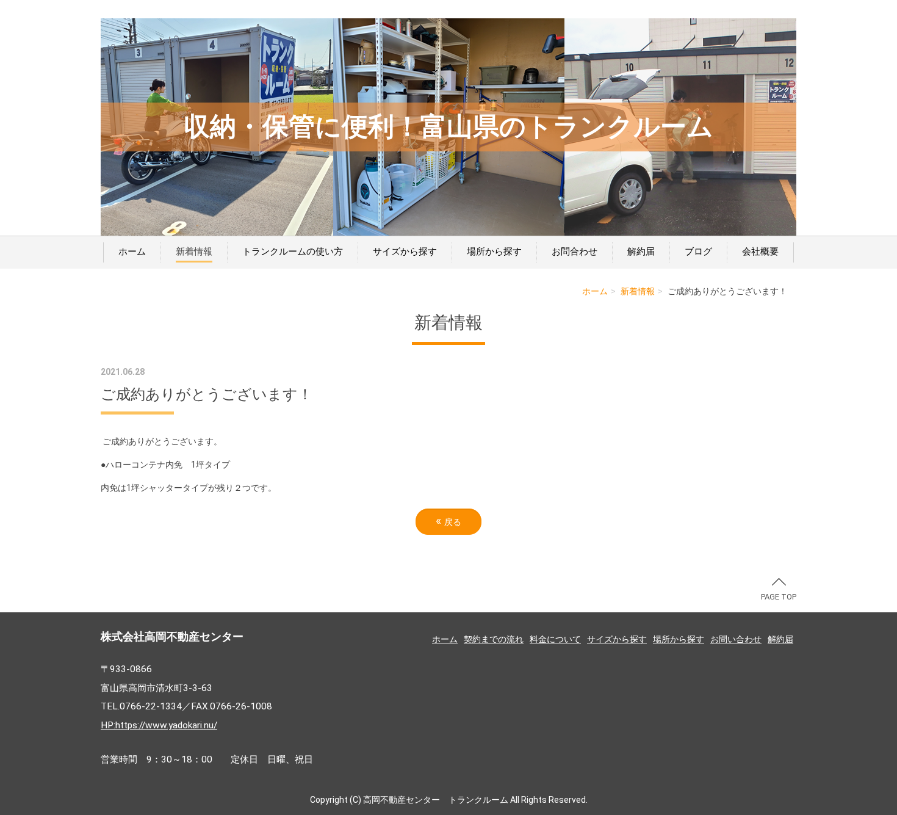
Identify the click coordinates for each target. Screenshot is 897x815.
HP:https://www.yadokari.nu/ (159, 725)
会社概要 (760, 251)
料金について (555, 639)
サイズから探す (405, 251)
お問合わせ (574, 251)
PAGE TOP (778, 596)
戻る (448, 521)
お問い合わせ (736, 639)
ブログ (698, 251)
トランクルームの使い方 (292, 251)
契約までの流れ (494, 639)
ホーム (132, 251)
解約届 (641, 251)
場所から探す (494, 251)
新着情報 (194, 251)
